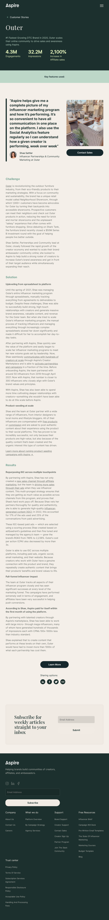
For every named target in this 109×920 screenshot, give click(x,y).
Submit (76, 730)
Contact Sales (85, 152)
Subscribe (32, 802)
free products (50, 421)
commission (15, 425)
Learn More (54, 664)
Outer (9, 186)
